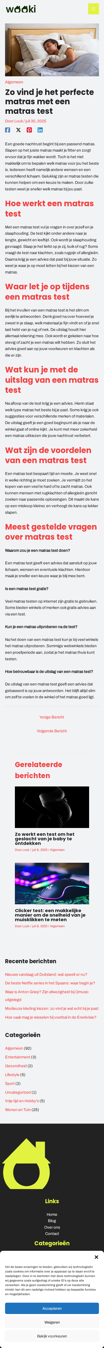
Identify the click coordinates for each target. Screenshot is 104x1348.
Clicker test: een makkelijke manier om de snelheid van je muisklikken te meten (50, 915)
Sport (10, 1083)
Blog (52, 1221)
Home (52, 1214)
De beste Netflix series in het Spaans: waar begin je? (50, 983)
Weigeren (52, 1322)
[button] (96, 1257)
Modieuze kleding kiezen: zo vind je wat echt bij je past (51, 1008)
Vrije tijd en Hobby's (22, 1101)
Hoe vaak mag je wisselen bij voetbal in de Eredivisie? (50, 1017)
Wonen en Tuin (18, 1110)
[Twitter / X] (18, 129)
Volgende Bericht (52, 731)
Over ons (52, 1227)
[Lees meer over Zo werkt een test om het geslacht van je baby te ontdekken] (52, 807)
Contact (52, 1233)
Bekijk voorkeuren (52, 1336)
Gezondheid (16, 1066)
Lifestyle (12, 1075)
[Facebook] (7, 129)
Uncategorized (18, 1092)
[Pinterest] (29, 129)
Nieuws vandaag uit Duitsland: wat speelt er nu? (46, 974)
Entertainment (17, 1057)
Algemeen (14, 82)
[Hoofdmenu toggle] (93, 8)
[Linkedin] (40, 129)
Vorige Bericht (52, 717)
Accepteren (52, 1308)
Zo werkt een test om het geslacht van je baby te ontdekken (44, 838)
